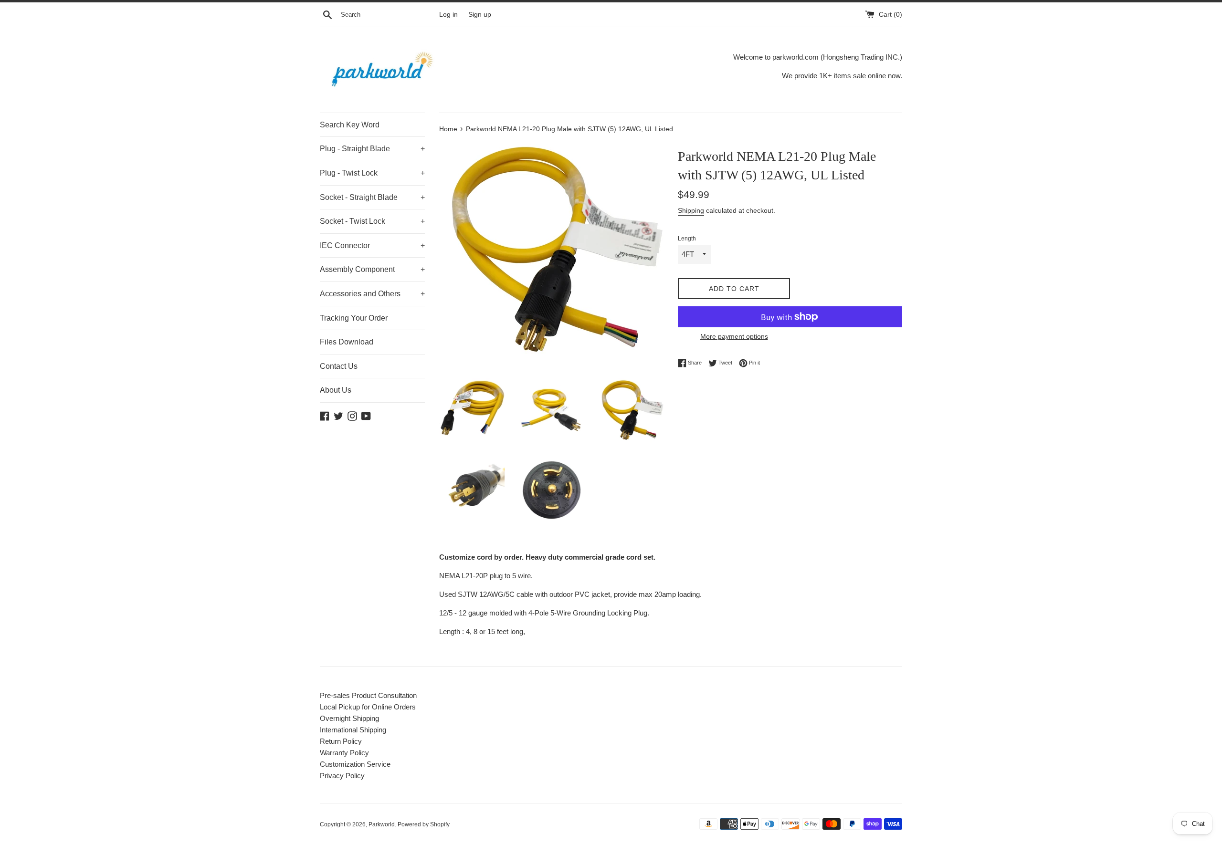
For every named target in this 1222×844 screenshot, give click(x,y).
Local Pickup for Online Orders (368, 707)
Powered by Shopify (424, 824)
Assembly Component (372, 269)
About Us (335, 390)
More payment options (734, 336)
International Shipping (353, 730)
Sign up (479, 14)
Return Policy (341, 741)
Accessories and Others (372, 294)
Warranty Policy (344, 753)
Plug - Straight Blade (372, 149)
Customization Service (355, 764)
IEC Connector (372, 245)
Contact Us (339, 366)
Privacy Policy (342, 775)
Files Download (346, 342)
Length (687, 238)
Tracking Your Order (354, 318)
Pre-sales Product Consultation (368, 695)
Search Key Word (349, 125)
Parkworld (382, 824)
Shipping (691, 210)
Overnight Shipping (349, 718)
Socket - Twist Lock (372, 221)
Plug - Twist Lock (372, 173)
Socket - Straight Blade (372, 197)
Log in (448, 14)
